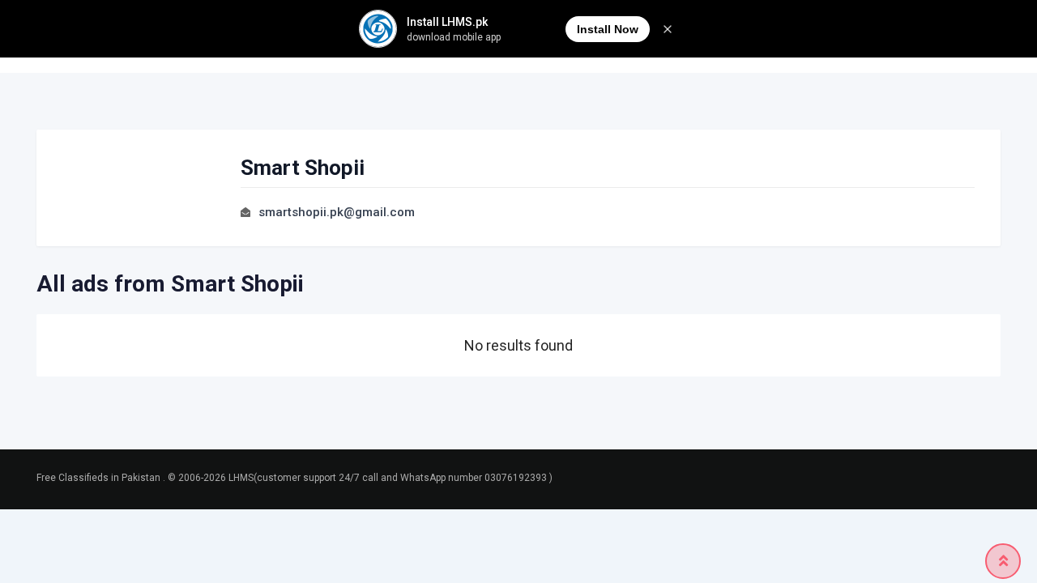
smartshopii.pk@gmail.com (336, 212)
